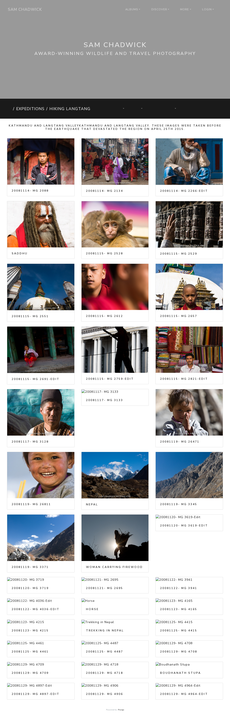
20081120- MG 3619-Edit (184, 525)
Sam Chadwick (25, 9)
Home (9, 109)
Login (207, 9)
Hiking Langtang (70, 108)
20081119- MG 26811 (31, 504)
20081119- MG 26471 (179, 441)
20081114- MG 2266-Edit (184, 190)
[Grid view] (197, 108)
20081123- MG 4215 (30, 630)
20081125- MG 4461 (30, 651)
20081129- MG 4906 (104, 694)
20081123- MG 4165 (178, 609)
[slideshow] (156, 108)
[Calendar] (173, 108)
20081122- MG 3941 (178, 588)
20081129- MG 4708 (178, 651)
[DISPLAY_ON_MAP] (192, 106)
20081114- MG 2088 (30, 190)
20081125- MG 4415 (178, 630)
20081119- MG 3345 (178, 504)
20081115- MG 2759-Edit (110, 378)
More (184, 9)
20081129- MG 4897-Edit (36, 694)
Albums (131, 9)
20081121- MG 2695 (104, 588)
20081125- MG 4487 (104, 651)
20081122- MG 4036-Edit (36, 609)
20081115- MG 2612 (104, 316)
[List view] (213, 108)
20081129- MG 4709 (30, 672)
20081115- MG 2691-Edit (36, 379)
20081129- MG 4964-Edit (184, 694)
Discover (159, 9)
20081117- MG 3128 (30, 441)
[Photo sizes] (139, 108)
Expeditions (30, 108)
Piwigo (121, 710)
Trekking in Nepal (105, 630)
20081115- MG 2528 (104, 253)
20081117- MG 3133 (104, 400)
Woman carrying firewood (114, 567)
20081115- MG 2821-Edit (184, 378)
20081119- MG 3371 (30, 567)
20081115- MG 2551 (30, 316)
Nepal (92, 504)
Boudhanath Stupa (180, 672)
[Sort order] (121, 108)
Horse (92, 609)
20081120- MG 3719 (30, 588)
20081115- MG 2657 (178, 316)
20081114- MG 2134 (104, 190)
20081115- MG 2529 (178, 253)
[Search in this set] (105, 108)
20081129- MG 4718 (104, 672)
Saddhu (20, 253)
